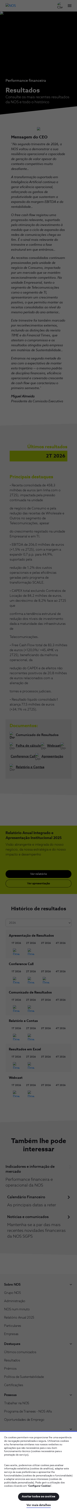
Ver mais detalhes (38, 1505)
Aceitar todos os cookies (38, 1496)
